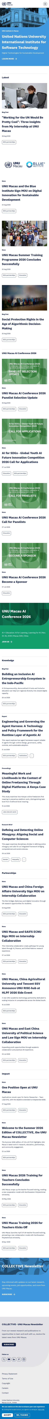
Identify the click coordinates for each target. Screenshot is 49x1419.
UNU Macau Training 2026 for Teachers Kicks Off (22, 1225)
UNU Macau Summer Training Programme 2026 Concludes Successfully (22, 259)
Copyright (6, 1383)
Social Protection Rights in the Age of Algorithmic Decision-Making (23, 323)
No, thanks (22, 1415)
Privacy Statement (9, 1374)
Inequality (15, 859)
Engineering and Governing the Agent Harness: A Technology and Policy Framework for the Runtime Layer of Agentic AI (23, 728)
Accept (7, 1415)
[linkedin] (14, 1359)
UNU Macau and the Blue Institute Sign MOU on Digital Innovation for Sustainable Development (22, 192)
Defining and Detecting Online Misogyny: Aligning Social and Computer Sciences (22, 834)
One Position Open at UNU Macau (20, 1089)
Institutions (23, 756)
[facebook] (19, 1359)
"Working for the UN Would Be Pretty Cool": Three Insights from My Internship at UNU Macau (22, 124)
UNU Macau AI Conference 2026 (19, 353)
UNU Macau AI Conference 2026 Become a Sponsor (24, 579)
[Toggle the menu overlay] (45, 4)
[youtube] (9, 1359)
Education (22, 275)
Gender (5, 859)
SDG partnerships (9, 142)
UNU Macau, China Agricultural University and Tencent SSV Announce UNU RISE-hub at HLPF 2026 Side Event (23, 985)
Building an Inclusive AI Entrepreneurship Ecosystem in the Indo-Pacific (23, 678)
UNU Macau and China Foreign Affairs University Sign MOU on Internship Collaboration (23, 891)
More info (41, 1410)
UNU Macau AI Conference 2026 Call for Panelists (24, 520)
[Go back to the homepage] (7, 4)
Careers (5, 1388)
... (31, 756)
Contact (5, 1393)
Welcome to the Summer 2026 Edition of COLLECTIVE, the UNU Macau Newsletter (24, 1132)
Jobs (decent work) (9, 812)
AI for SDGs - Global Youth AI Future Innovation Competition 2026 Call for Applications (23, 457)
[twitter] (4, 1359)
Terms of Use (7, 1378)
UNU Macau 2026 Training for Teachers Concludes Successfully (22, 1179)
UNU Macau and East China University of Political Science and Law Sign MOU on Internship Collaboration (24, 1035)
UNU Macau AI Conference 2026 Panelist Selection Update (24, 395)
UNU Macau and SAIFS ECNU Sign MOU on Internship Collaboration (21, 936)
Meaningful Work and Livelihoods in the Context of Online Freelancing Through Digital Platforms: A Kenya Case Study (24, 782)
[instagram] (24, 1359)
